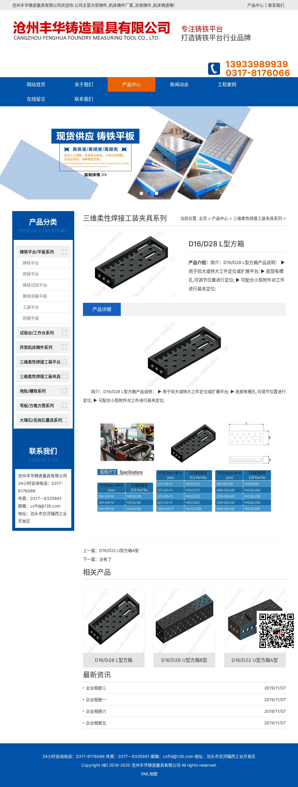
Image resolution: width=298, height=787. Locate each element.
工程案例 (227, 84)
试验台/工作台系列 (37, 332)
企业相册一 (96, 699)
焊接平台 (31, 273)
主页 (203, 218)
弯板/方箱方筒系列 (37, 405)
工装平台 (31, 307)
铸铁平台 (31, 262)
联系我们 (276, 5)
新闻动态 (179, 84)
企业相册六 (96, 711)
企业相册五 (96, 722)
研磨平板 (31, 318)
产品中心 (255, 5)
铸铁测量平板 (35, 295)
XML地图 (149, 773)
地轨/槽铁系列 (33, 390)
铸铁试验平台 (35, 284)
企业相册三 (96, 687)
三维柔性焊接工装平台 (40, 361)
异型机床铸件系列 (36, 347)
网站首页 (36, 84)
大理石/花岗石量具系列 (41, 420)
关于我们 (83, 84)
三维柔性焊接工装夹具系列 (40, 378)
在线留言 (36, 99)
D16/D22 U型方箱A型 (119, 550)
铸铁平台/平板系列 (37, 251)
